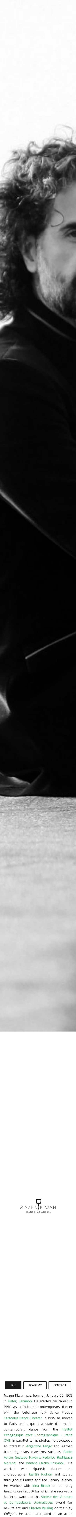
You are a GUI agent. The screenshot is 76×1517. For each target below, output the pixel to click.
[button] (13, 1385)
